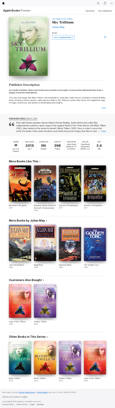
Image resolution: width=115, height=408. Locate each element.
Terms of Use (21, 404)
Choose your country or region (14, 397)
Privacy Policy (8, 404)
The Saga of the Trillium (62, 19)
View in (62, 37)
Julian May (58, 27)
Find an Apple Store (27, 392)
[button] (98, 3)
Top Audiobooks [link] (105, 11)
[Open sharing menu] (105, 37)
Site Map (40, 404)
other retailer (42, 392)
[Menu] (111, 3)
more (104, 108)
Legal (32, 404)
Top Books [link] (90, 11)
